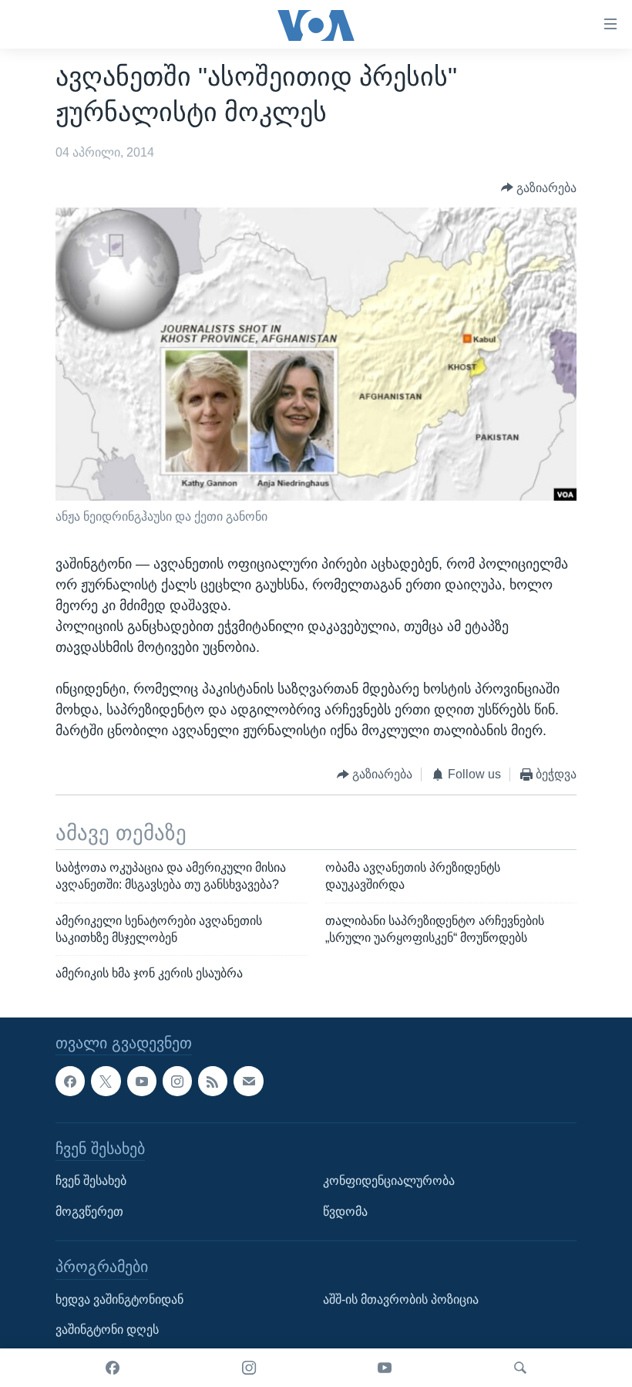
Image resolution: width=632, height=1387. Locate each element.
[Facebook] (112, 1367)
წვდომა (345, 1211)
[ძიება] (520, 1367)
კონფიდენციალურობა (389, 1180)
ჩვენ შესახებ (90, 1180)
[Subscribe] (248, 1081)
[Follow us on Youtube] (141, 1081)
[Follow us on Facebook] (70, 1081)
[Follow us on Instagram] (177, 1081)
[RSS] (212, 1081)
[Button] (539, 187)
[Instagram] (249, 1367)
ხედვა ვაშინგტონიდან (119, 1299)
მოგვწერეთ (89, 1211)
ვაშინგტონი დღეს (107, 1330)
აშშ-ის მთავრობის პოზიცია (401, 1299)
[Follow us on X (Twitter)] (105, 1081)
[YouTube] (384, 1367)
